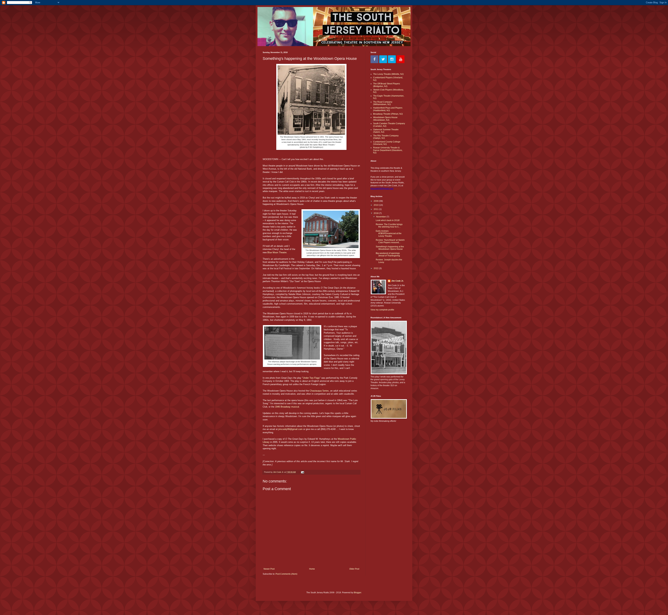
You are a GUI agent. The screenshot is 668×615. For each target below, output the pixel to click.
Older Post (354, 569)
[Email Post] (302, 472)
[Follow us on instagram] (392, 59)
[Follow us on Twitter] (383, 59)
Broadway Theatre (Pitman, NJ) (388, 114)
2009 (376, 201)
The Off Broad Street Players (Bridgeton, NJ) (386, 84)
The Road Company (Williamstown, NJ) (382, 103)
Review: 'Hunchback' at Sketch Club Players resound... (390, 241)
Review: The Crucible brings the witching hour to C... (389, 225)
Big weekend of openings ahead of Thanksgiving (388, 254)
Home (312, 569)
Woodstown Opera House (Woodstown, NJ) (385, 118)
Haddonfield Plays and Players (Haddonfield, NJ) (387, 109)
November (381, 216)
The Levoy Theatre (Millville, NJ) (388, 74)
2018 (376, 213)
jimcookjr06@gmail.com (290, 429)
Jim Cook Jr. (397, 281)
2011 (376, 209)
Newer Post (269, 569)
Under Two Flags (311, 378)
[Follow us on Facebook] (374, 59)
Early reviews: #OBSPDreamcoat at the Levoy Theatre (388, 233)
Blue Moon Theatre (277, 252)
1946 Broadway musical (287, 406)
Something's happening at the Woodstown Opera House (390, 247)
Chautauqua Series (319, 390)
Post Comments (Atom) (286, 574)
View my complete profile (382, 310)
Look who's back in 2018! (388, 220)
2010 (376, 205)
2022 (376, 268)
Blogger (357, 592)
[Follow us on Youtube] (400, 59)
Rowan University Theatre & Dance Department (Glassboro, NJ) (388, 150)
